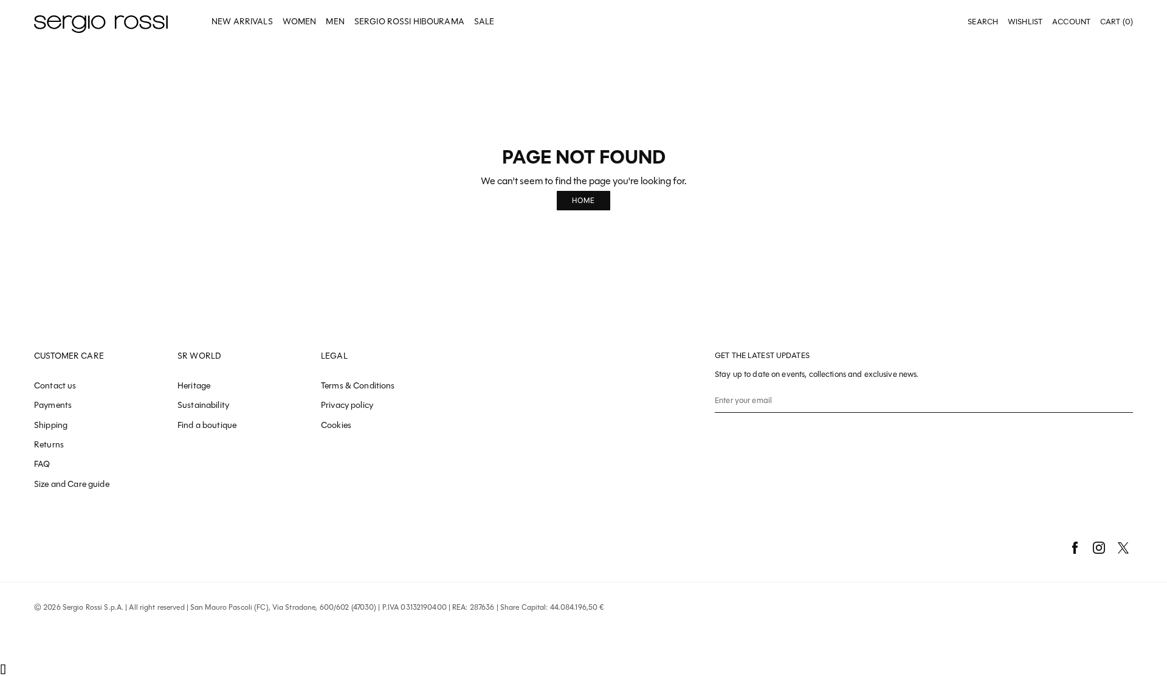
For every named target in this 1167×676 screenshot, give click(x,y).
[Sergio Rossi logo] (101, 22)
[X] (1123, 547)
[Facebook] (1074, 547)
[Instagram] (1099, 547)
